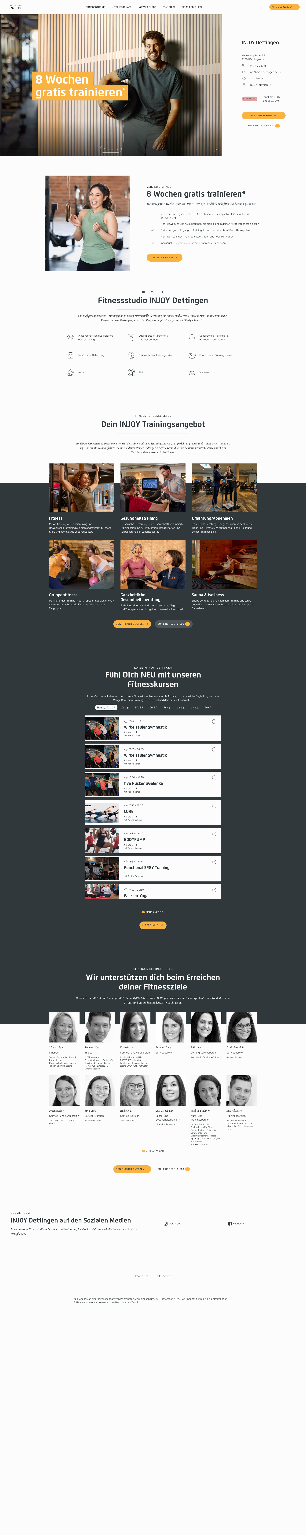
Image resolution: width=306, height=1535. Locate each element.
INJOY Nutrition (259, 84)
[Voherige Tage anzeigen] (88, 707)
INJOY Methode (147, 7)
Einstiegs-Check (192, 7)
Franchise (169, 7)
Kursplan (255, 78)
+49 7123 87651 (258, 65)
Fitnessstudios (95, 7)
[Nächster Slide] (117, 149)
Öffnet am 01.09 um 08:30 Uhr (261, 98)
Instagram (175, 1223)
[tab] (106, 707)
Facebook (238, 1223)
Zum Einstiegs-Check (261, 125)
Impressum (141, 1276)
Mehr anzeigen (155, 912)
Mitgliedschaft (121, 7)
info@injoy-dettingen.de (264, 72)
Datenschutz (163, 1276)
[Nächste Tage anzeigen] (217, 707)
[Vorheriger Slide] (104, 149)
